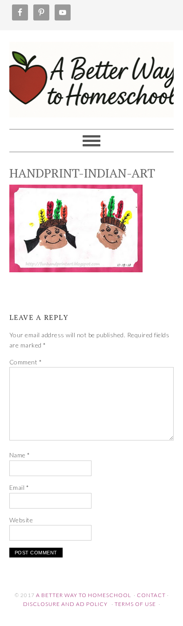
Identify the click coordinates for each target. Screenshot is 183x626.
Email (19, 487)
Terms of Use (135, 604)
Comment (25, 362)
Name (19, 455)
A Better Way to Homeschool (91, 75)
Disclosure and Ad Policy (65, 604)
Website (21, 520)
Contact (151, 595)
